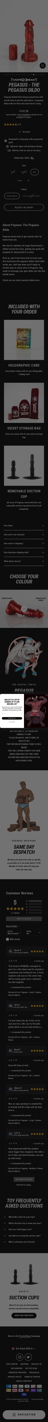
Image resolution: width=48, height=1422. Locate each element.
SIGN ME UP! (12, 718)
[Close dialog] (46, 695)
